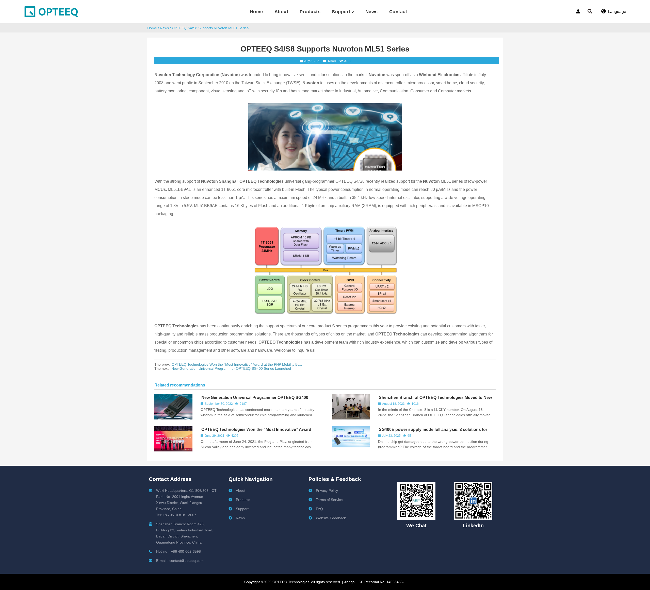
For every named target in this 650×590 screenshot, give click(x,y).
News (164, 28)
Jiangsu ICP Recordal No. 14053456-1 (374, 582)
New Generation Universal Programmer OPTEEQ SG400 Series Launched (231, 368)
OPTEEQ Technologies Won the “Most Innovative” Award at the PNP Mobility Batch (238, 364)
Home (152, 28)
